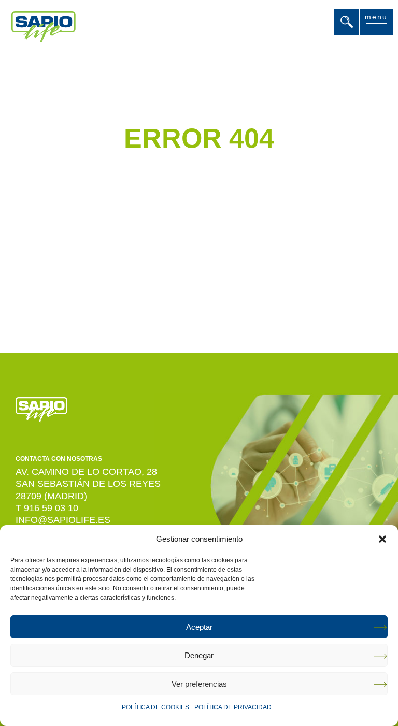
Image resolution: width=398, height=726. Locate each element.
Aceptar (199, 626)
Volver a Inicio (186, 269)
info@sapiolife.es (63, 520)
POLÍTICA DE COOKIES (155, 707)
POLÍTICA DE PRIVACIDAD (233, 707)
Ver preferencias (199, 683)
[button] (382, 539)
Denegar (199, 655)
